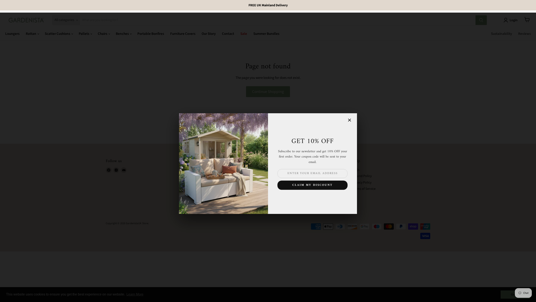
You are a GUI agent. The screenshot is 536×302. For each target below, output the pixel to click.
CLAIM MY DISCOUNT (312, 185)
